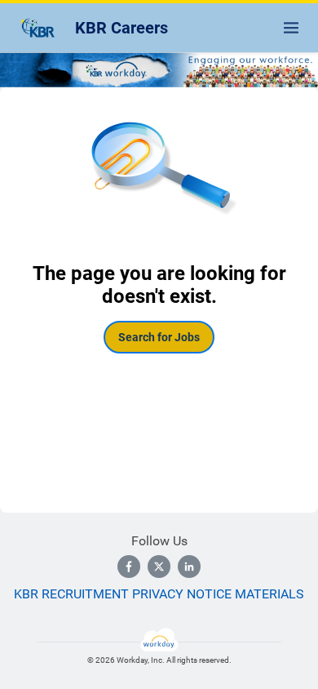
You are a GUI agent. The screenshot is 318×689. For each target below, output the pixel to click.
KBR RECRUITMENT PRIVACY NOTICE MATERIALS (159, 594)
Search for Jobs (159, 337)
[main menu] (291, 27)
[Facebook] (128, 566)
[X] (159, 566)
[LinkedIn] (189, 566)
